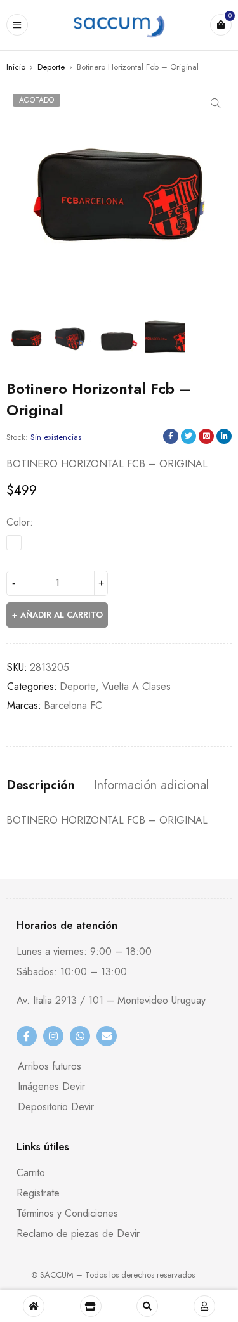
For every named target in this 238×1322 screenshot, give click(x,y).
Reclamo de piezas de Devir (78, 1233)
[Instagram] (53, 1036)
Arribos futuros (49, 1066)
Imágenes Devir (51, 1086)
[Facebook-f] (27, 1036)
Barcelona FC (73, 705)
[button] (215, 103)
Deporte (51, 67)
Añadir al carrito (61, 615)
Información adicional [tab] (151, 786)
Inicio (15, 67)
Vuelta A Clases (136, 686)
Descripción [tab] (40, 786)
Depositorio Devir (56, 1106)
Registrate (38, 1193)
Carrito (31, 1172)
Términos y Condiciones (67, 1213)
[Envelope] (106, 1036)
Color (18, 522)
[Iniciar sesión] (204, 1306)
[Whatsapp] (80, 1036)
